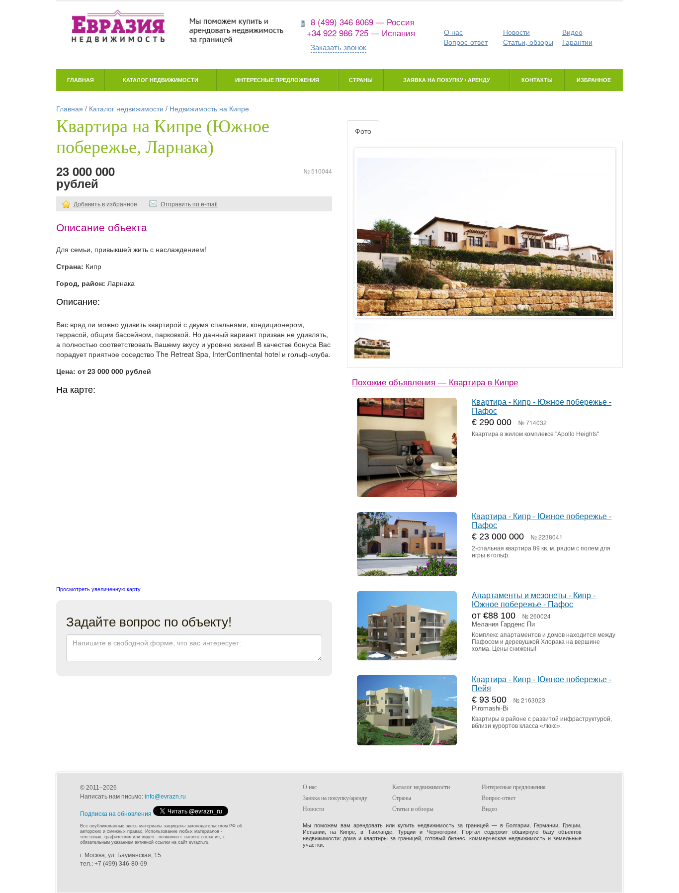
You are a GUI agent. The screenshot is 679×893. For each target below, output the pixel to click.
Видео (572, 32)
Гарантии (577, 42)
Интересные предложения (277, 80)
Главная (80, 80)
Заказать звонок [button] (338, 47)
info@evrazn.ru (165, 796)
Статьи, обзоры (528, 42)
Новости (516, 32)
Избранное (594, 80)
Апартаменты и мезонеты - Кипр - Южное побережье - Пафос (533, 600)
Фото (363, 131)
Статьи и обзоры (412, 808)
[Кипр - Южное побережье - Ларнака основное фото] (485, 243)
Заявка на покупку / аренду (446, 80)
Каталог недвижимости (160, 80)
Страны (361, 80)
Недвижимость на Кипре (209, 108)
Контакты (537, 80)
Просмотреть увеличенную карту (98, 589)
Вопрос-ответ (466, 42)
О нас (453, 32)
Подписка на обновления (116, 813)
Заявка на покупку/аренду (335, 798)
